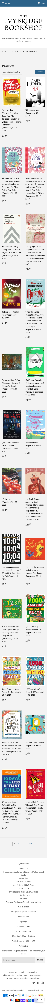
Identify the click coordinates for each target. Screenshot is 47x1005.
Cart (43, 3)
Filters (40, 72)
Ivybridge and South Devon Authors (23, 892)
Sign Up (40, 960)
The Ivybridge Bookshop (17, 990)
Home (4, 51)
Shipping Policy (8, 975)
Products (14, 51)
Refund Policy (22, 975)
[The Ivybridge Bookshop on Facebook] (38, 983)
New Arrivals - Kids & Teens (23, 885)
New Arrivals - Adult (23, 882)
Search (21, 972)
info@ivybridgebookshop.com (23, 912)
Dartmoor (23, 899)
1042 (31, 843)
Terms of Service (35, 975)
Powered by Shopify (35, 990)
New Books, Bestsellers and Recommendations (22, 978)
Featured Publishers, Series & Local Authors (23, 902)
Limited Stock (23, 888)
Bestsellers (23, 878)
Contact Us (23, 869)
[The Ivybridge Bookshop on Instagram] (42, 983)
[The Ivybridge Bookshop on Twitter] (33, 983)
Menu (7, 3)
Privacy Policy (32, 972)
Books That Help (23, 895)
